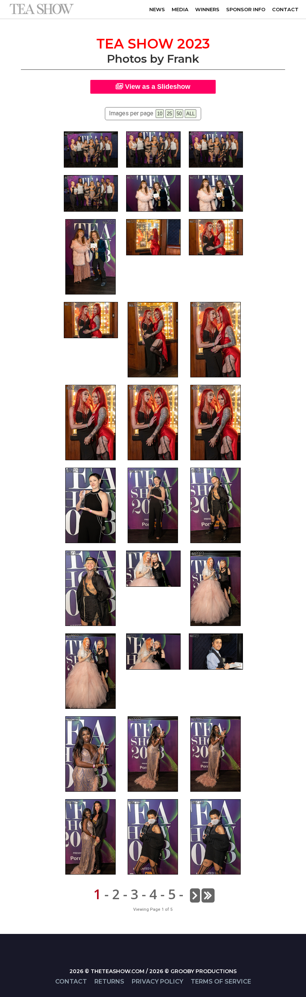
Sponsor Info (245, 9)
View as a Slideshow (156, 86)
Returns (109, 981)
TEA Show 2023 (153, 43)
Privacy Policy (157, 981)
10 (159, 113)
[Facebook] (149, 961)
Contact (285, 9)
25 (169, 113)
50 (179, 113)
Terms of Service (221, 981)
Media (180, 9)
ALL (190, 113)
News (157, 9)
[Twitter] (156, 961)
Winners (207, 9)
